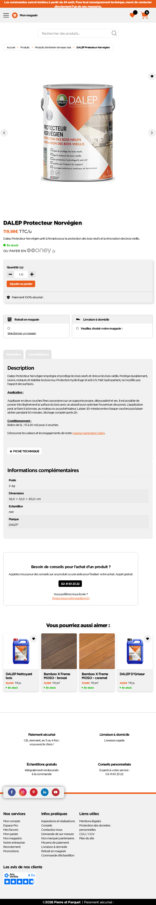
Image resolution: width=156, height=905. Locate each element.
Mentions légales (90, 821)
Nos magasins (12, 838)
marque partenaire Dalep (88, 433)
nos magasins (91, 6)
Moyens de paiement (55, 842)
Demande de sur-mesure (57, 834)
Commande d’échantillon (57, 855)
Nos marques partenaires (57, 838)
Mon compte (11, 821)
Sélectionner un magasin (22, 333)
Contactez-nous (51, 829)
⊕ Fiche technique (24, 451)
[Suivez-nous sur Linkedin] (45, 792)
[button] (152, 76)
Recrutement (12, 847)
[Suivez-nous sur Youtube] (56, 792)
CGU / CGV (86, 834)
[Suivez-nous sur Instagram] (23, 792)
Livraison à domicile (54, 847)
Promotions (11, 851)
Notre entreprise (14, 842)
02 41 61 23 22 (70, 583)
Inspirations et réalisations (58, 821)
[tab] (13, 354)
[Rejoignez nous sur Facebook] (12, 792)
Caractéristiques (38, 354)
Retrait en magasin (53, 851)
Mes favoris (10, 829)
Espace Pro (10, 825)
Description (13, 354)
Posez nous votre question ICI (70, 598)
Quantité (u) (15, 267)
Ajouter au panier (21, 283)
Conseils (46, 825)
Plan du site (86, 838)
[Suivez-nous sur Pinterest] (34, 792)
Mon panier (10, 834)
